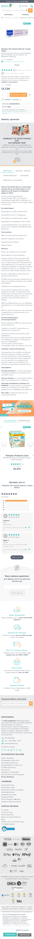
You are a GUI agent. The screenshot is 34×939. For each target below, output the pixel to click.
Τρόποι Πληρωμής (7, 758)
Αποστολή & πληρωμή (12, 180)
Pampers (26, 879)
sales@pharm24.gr (11, 743)
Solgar (23, 876)
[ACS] (21, 871)
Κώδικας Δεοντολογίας (10, 909)
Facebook (2, 750)
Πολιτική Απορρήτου (19, 907)
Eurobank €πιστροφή (8, 794)
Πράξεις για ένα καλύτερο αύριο (12, 821)
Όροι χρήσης (6, 907)
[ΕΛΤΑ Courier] (4, 866)
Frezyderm (4, 876)
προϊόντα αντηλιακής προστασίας (20, 733)
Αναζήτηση (31, 704)
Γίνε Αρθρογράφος (8, 824)
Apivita (17, 876)
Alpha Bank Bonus (7, 792)
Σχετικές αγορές (10, 420)
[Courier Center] (13, 871)
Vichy (20, 879)
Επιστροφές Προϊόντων (9, 763)
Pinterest (14, 750)
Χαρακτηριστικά (10, 175)
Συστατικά (24, 175)
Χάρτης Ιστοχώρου (26, 909)
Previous (4, 443)
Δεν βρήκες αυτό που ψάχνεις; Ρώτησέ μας (17, 580)
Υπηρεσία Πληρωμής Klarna (11, 801)
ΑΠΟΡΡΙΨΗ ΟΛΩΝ (24, 934)
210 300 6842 (9, 738)
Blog (3, 819)
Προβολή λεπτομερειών (22, 930)
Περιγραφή (7, 171)
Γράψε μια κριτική (17, 557)
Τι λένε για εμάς (7, 812)
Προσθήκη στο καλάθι (19, 94)
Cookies (29, 907)
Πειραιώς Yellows (7, 797)
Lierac (12, 876)
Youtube (11, 750)
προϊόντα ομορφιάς (8, 731)
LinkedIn (20, 750)
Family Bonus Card (8, 787)
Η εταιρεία (5, 810)
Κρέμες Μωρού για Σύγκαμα (10, 111)
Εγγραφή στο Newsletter (10, 772)
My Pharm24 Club (7, 785)
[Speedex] (21, 866)
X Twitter (17, 750)
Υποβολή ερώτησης (17, 593)
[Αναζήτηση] (30, 10)
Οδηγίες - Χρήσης (23, 171)
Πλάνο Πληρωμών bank (10, 799)
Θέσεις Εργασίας (7, 814)
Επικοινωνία (5, 770)
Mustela (17, 65)
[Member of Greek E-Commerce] (11, 883)
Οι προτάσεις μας (23, 420)
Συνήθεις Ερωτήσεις (8, 767)
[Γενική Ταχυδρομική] (12, 866)
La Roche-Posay (11, 879)
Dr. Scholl (30, 876)
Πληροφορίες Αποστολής (10, 760)
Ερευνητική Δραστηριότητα (11, 817)
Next (30, 443)
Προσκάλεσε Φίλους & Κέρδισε (12, 790)
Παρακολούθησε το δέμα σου (11, 765)
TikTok (8, 750)
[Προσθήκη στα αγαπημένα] (29, 95)
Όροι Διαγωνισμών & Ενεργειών (12, 774)
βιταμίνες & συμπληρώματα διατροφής (15, 728)
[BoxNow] (29, 866)
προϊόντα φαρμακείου (20, 726)
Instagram (5, 750)
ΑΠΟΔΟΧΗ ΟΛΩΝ (10, 934)
